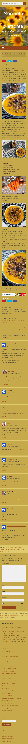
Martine (9, 491)
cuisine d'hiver (22, 309)
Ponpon (9, 509)
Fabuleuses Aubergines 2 (8, 627)
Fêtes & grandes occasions (9, 673)
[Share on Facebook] (15, 61)
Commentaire (6, 563)
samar (8, 423)
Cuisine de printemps (7, 666)
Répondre (4, 366)
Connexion (4, 733)
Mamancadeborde (12, 407)
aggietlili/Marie (11, 459)
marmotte (11, 371)
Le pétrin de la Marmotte (8, 683)
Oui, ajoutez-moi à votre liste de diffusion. (14, 604)
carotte (16, 309)
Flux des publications (7, 736)
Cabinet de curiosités (7, 654)
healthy (15, 311)
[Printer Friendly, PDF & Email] (6, 298)
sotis (8, 444)
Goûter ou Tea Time (7, 676)
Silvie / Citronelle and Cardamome (16, 526)
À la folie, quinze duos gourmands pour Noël (13, 631)
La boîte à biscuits (6, 678)
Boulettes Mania (6, 651)
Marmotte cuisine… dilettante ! (14, 19)
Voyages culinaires (7, 710)
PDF (3, 629)
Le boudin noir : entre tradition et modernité (13, 681)
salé (3, 313)
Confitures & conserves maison (10, 656)
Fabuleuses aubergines (7, 641)
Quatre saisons (6, 693)
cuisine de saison (6, 311)
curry (12, 311)
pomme (24, 311)
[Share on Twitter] (9, 61)
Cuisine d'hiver (7, 307)
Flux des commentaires (8, 738)
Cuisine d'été (5, 661)
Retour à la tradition (7, 695)
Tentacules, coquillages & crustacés (11, 698)
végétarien (10, 313)
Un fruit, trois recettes (7, 700)
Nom (3, 585)
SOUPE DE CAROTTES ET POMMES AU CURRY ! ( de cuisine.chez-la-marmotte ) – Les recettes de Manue (12, 549)
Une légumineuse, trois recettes (10, 705)
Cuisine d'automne (7, 659)
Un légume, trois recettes (8, 703)
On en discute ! (6, 688)
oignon (19, 311)
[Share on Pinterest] (4, 61)
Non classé (5, 686)
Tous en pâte (5, 635)
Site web (4, 597)
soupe (5, 313)
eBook (20, 627)
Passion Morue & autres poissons (10, 690)
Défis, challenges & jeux (8, 671)
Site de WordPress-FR (7, 741)
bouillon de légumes (9, 309)
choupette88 (10, 344)
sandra (9, 390)
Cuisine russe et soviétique (9, 668)
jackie (8, 476)
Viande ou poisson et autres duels (11, 708)
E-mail (4, 591)
